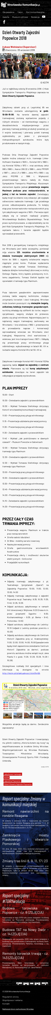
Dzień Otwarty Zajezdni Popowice (18, 784)
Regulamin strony (10, 996)
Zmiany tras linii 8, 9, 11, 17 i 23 (25, 861)
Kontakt (6, 1003)
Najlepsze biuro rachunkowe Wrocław (18, 1009)
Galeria (6, 17)
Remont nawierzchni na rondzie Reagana (25, 813)
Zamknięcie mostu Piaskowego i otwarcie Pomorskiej (25, 839)
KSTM (6, 777)
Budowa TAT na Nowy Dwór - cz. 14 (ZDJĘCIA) (25, 931)
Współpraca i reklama (12, 1000)
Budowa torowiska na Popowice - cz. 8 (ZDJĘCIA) (25, 910)
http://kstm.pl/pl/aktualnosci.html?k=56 (21, 673)
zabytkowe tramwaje (12, 774)
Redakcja (35, 17)
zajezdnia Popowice (12, 781)
